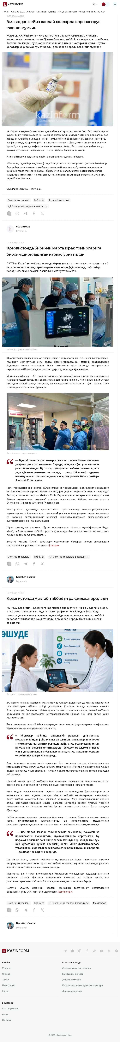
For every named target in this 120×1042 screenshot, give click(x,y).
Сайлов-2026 (18, 11)
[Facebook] (34, 213)
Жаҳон (5, 991)
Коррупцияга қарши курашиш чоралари (82, 985)
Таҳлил (5, 979)
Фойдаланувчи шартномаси (76, 968)
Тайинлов (41, 11)
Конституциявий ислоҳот (92, 11)
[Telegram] (25, 213)
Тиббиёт (39, 200)
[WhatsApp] (17, 213)
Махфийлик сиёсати (72, 973)
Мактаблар (99, 903)
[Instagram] (9, 213)
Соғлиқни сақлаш (18, 200)
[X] (42, 213)
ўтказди (54, 545)
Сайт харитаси (10, 1008)
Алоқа (5, 1014)
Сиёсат (6, 973)
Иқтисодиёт (8, 985)
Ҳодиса (52, 11)
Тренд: (5, 11)
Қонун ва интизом (67, 11)
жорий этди (65, 891)
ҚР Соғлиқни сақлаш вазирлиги (28, 206)
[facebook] (87, 950)
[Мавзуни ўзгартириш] (105, 4)
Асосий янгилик (59, 200)
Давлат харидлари (72, 991)
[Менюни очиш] (115, 4)
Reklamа (6, 1020)
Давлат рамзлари (71, 979)
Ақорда (30, 11)
